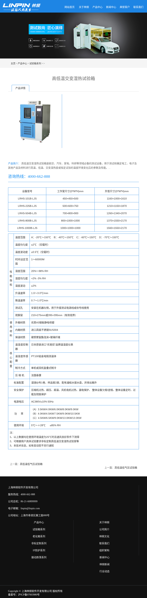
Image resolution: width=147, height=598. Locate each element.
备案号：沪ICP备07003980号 (24, 594)
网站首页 (70, 7)
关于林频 (84, 7)
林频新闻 (104, 564)
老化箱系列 (39, 536)
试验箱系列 (35, 63)
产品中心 (98, 7)
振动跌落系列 (38, 557)
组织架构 (104, 550)
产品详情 (20, 88)
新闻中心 (111, 7)
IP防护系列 (39, 550)
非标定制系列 (38, 543)
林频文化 (104, 536)
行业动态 (104, 571)
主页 (13, 63)
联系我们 (138, 7)
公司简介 (104, 529)
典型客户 (125, 7)
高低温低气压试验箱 (31, 464)
